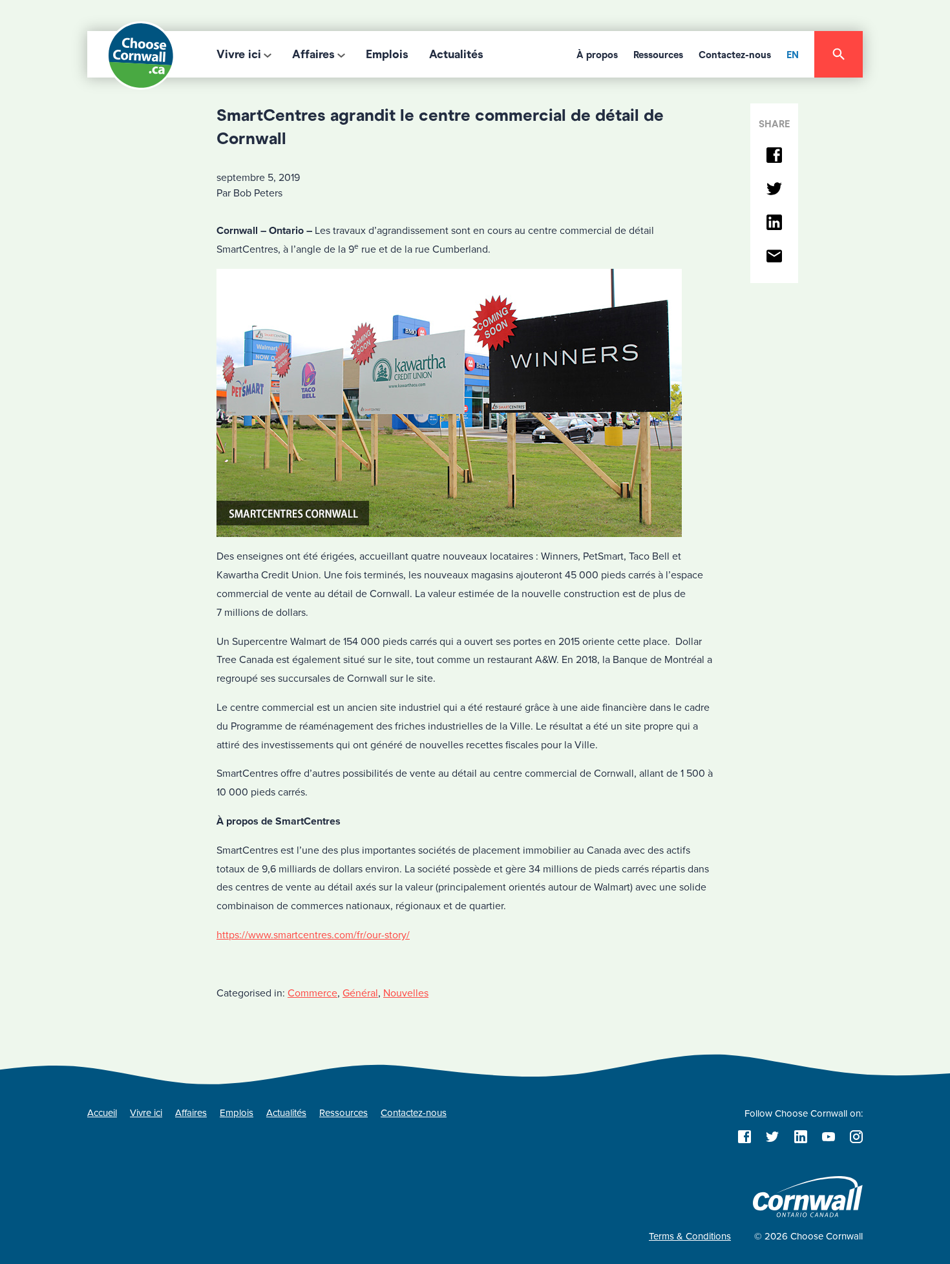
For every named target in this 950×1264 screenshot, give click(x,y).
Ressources (658, 55)
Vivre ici (238, 54)
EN (792, 55)
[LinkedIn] (774, 223)
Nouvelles (405, 993)
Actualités (456, 54)
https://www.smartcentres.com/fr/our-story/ (313, 935)
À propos (597, 55)
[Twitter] (774, 189)
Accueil (102, 1113)
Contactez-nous (735, 55)
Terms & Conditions (690, 1236)
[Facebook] (774, 156)
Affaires (313, 54)
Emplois (387, 54)
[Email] (774, 257)
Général (360, 993)
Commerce (312, 993)
